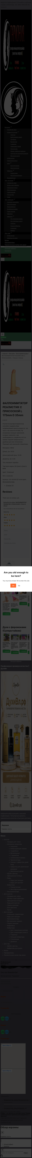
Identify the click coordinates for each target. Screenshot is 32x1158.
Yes (13, 585)
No (19, 585)
